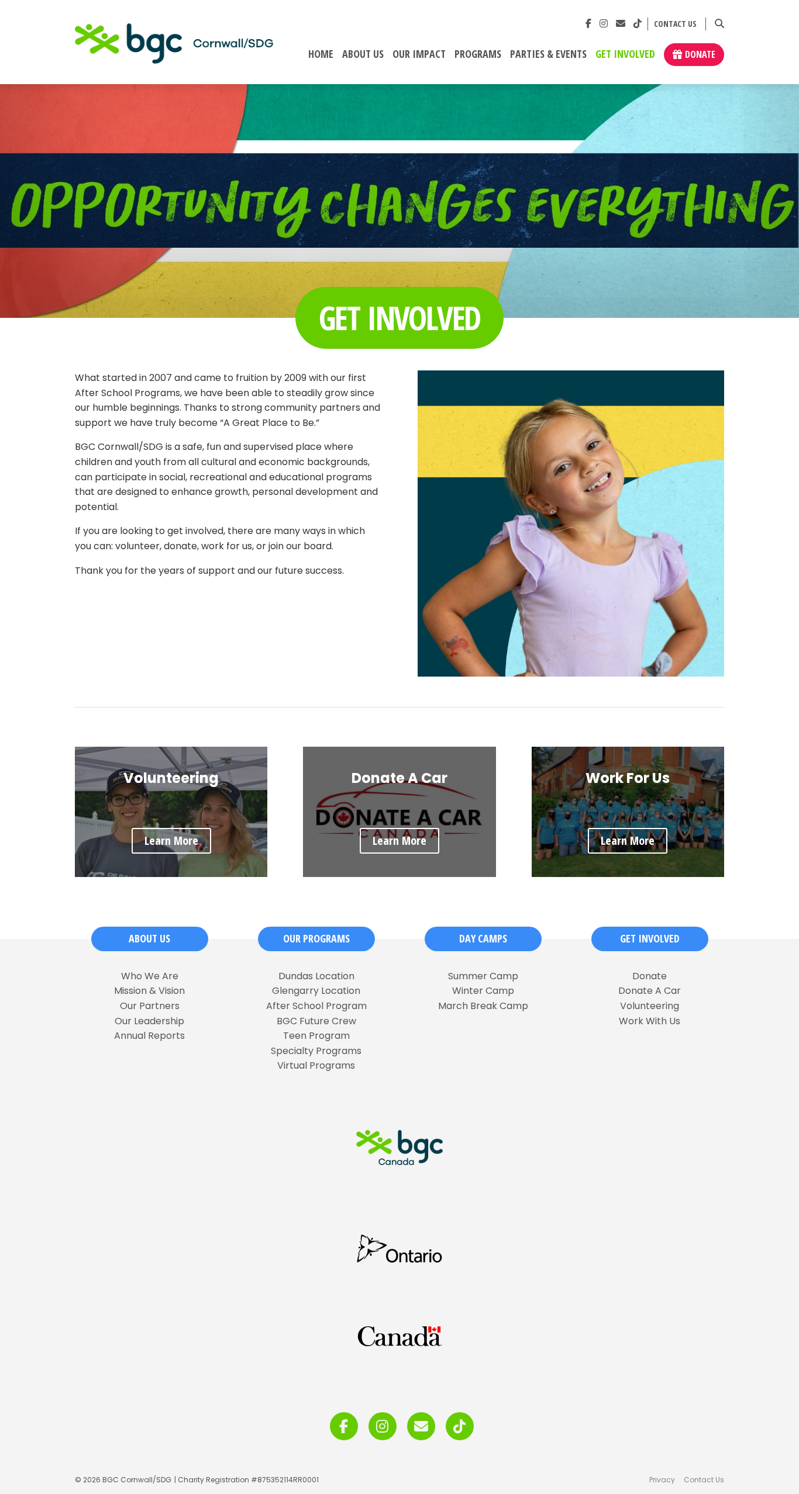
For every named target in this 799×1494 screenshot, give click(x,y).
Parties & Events (548, 54)
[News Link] (620, 23)
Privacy (662, 1480)
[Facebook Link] (588, 23)
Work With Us (649, 1021)
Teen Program (316, 1035)
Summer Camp (483, 976)
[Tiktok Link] (638, 23)
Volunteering (649, 1006)
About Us (363, 54)
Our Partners (150, 1006)
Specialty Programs (316, 1051)
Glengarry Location (316, 991)
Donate (700, 54)
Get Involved (625, 54)
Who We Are (149, 976)
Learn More (171, 840)
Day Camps (483, 938)
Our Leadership (149, 1021)
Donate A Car (649, 991)
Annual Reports (149, 1035)
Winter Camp (483, 991)
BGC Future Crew (316, 1021)
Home (320, 54)
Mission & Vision (149, 991)
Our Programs (316, 938)
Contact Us (675, 24)
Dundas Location (316, 976)
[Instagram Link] (604, 23)
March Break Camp (483, 1006)
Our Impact (419, 54)
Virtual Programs (316, 1065)
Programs (477, 54)
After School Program (316, 1006)
